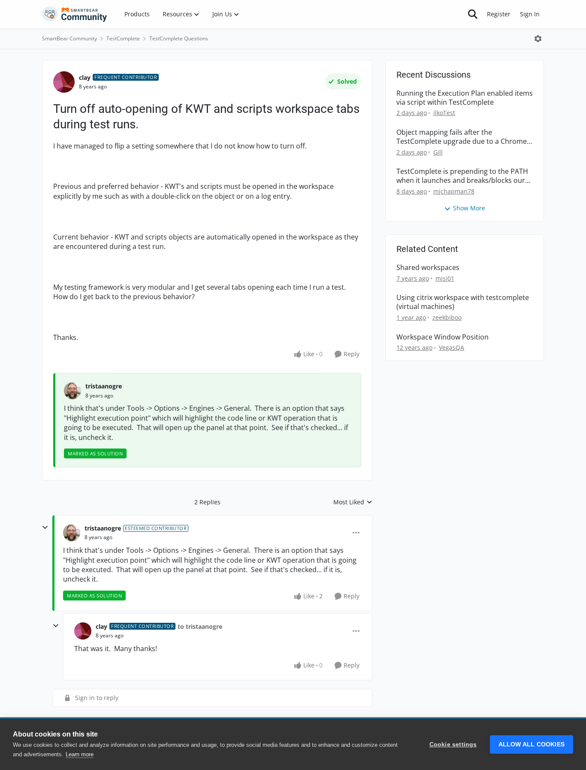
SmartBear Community (69, 38)
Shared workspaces (427, 267)
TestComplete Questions (178, 38)
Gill (438, 152)
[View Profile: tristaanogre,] (72, 390)
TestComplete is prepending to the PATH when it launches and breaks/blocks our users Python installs (462, 176)
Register (498, 14)
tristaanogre (103, 386)
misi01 (444, 278)
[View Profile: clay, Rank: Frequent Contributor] (64, 82)
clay (85, 77)
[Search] (473, 14)
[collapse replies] (45, 527)
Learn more (80, 754)
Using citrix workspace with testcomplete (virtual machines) (462, 302)
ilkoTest (444, 113)
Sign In (530, 14)
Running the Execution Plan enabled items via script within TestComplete (464, 98)
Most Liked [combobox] (352, 502)
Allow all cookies (531, 744)
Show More (469, 208)
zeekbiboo (447, 317)
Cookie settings (453, 744)
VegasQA (451, 347)
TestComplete (123, 38)
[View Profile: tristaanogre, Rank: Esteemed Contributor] (71, 532)
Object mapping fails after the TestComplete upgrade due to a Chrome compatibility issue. (461, 137)
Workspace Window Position (442, 337)
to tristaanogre (200, 626)
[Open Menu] (538, 39)
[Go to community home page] (74, 14)
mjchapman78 (453, 191)
